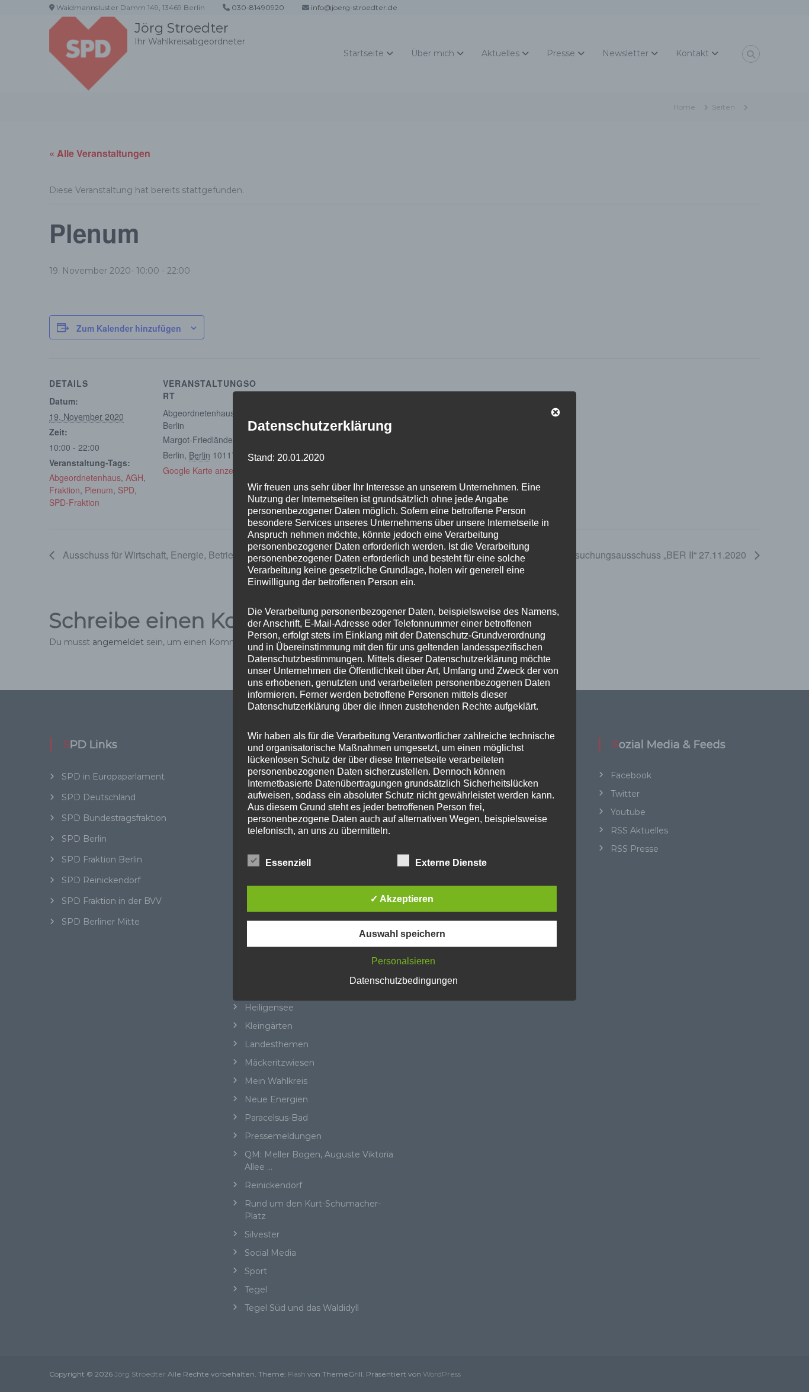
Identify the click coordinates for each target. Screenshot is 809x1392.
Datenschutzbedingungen (403, 981)
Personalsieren (403, 961)
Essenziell (288, 863)
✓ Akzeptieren (402, 899)
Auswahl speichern (402, 934)
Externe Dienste (451, 863)
